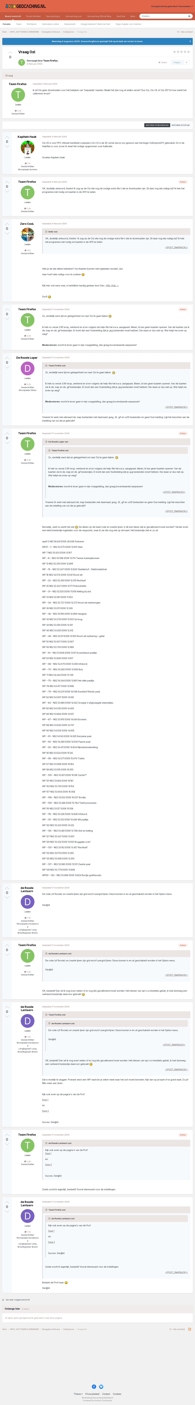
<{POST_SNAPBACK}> (176, 247)
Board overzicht (13, 16)
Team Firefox (18, 84)
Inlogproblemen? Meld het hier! (95, 24)
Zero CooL (27, 223)
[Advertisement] (93, 1359)
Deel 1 (45, 1099)
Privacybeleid (92, 1394)
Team (18, 24)
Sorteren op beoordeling (157, 125)
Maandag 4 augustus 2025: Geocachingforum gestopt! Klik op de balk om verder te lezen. (97, 41)
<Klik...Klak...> (112, 285)
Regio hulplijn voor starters (128, 24)
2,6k (19, 110)
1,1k (28, 163)
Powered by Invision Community (97, 1400)
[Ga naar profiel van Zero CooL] (27, 234)
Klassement (69, 24)
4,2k (28, 384)
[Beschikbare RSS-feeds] (189, 1329)
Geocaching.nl (53, 16)
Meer (133, 16)
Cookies (117, 1394)
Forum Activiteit (33, 16)
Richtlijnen (32, 24)
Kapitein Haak (27, 136)
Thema (77, 1394)
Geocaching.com (74, 16)
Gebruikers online (50, 24)
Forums (7, 24)
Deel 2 (45, 1111)
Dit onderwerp (175, 16)
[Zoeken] (189, 16)
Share (163, 62)
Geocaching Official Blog (99, 16)
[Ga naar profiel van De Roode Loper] (27, 368)
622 (29, 250)
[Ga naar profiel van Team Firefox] (21, 62)
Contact (106, 1394)
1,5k (29, 918)
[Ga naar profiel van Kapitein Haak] (27, 147)
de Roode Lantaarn (27, 889)
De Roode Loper (27, 357)
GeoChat (121, 16)
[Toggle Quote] (46, 231)
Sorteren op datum (180, 125)
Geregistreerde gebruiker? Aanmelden (171, 6)
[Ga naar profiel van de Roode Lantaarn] (27, 902)
